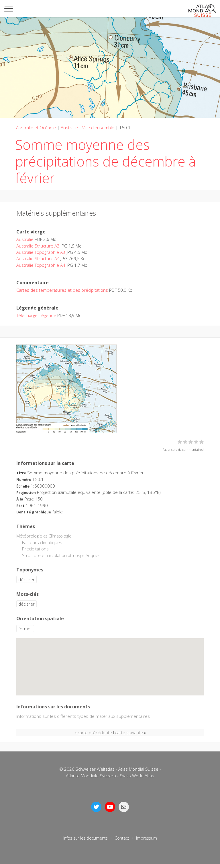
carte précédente (95, 732)
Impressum (146, 838)
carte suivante (129, 732)
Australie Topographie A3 (40, 252)
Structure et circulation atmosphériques (61, 555)
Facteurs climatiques (42, 542)
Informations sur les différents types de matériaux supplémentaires (83, 716)
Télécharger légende (36, 315)
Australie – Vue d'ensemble (87, 127)
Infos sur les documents (85, 838)
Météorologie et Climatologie (44, 536)
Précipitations (35, 549)
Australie (25, 239)
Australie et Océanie (36, 127)
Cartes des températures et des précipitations (62, 290)
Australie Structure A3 (38, 246)
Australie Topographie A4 (40, 265)
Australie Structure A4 (38, 258)
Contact (122, 838)
